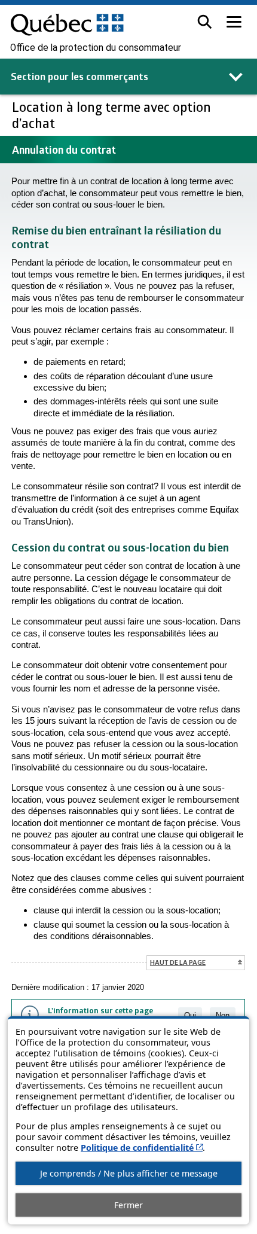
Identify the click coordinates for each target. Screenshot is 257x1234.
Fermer (128, 1205)
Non (223, 1015)
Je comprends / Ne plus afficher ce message (129, 1173)
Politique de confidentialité (142, 1147)
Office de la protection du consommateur (95, 47)
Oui (190, 1015)
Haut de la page (178, 962)
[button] (205, 22)
